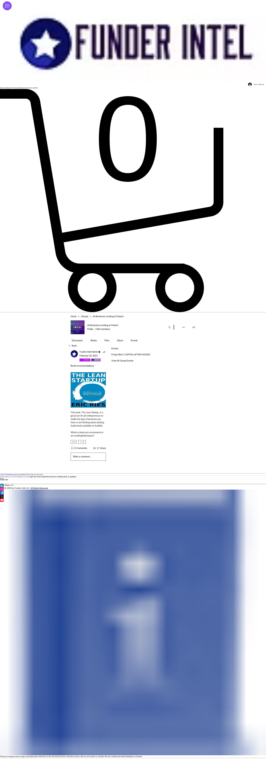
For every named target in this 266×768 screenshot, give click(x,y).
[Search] (169, 327)
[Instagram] (133, 489)
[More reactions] (82, 442)
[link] (77, 340)
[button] (2, 88)
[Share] (104, 352)
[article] (88, 406)
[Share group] (193, 327)
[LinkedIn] (133, 485)
